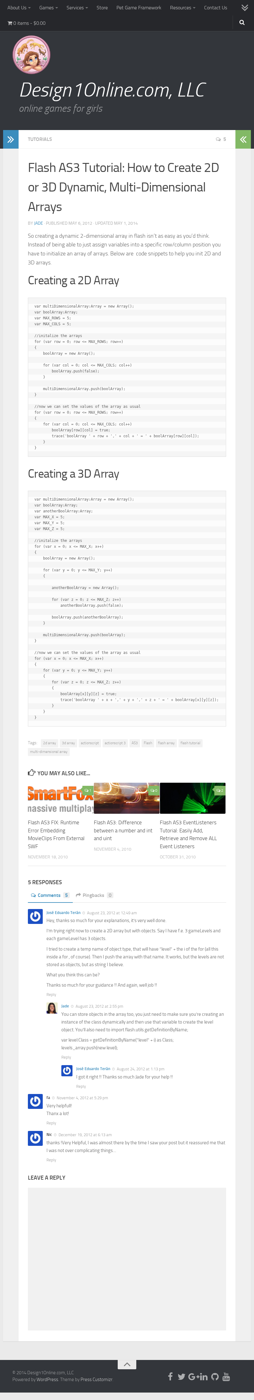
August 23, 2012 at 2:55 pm (99, 1006)
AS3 (135, 743)
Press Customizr (96, 1379)
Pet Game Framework (138, 8)
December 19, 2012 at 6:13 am (85, 1134)
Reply (51, 994)
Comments (53, 895)
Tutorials (40, 139)
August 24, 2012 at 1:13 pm (140, 1069)
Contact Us (215, 8)
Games (46, 8)
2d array (49, 743)
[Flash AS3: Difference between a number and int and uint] (127, 798)
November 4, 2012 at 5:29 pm (82, 1098)
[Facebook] (170, 1376)
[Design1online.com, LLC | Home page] (31, 54)
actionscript (90, 743)
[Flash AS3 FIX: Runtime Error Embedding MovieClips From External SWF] (61, 798)
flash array (166, 743)
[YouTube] (226, 1376)
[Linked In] (203, 1376)
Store (102, 8)
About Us (16, 8)
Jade (38, 223)
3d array (68, 743)
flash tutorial (190, 743)
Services (75, 8)
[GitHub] (215, 1376)
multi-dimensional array (49, 752)
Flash (148, 743)
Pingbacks (97, 895)
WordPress (47, 1379)
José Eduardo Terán (63, 912)
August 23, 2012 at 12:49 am (111, 913)
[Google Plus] (192, 1376)
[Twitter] (181, 1376)
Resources (180, 8)
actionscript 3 (115, 743)
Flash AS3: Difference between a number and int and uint (123, 830)
